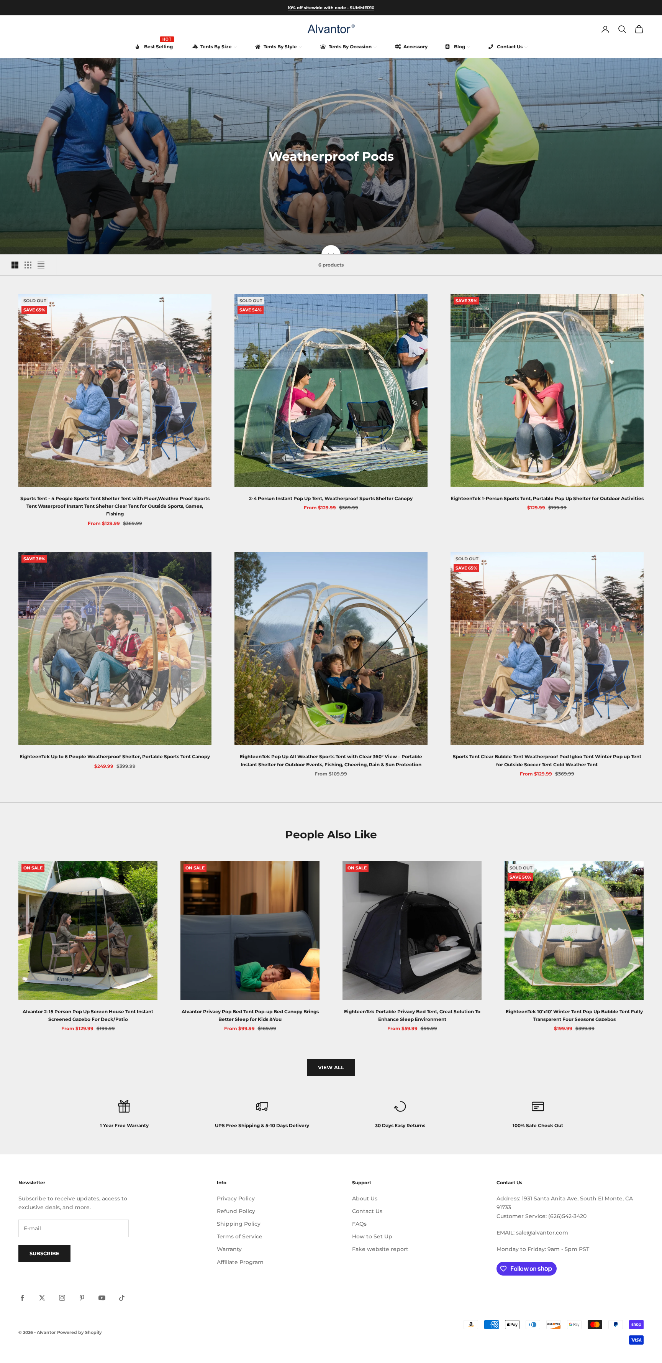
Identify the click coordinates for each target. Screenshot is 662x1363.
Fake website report (380, 1249)
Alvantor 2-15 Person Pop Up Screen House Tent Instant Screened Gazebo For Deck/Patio (88, 1015)
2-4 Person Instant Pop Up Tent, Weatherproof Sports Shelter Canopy (331, 498)
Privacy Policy (236, 1198)
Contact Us (367, 1211)
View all (331, 1067)
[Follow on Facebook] (22, 1298)
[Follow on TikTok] (122, 1298)
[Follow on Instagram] (62, 1298)
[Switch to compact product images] (41, 265)
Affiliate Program (240, 1262)
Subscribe (44, 1253)
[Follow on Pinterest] (82, 1298)
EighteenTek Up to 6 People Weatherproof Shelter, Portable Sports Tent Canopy (115, 756)
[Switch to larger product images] (14, 265)
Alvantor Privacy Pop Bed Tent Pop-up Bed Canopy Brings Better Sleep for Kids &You (250, 1015)
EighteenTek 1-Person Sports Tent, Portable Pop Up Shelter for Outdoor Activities (547, 498)
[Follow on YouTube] (102, 1298)
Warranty (229, 1249)
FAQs (359, 1223)
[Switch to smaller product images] (28, 265)
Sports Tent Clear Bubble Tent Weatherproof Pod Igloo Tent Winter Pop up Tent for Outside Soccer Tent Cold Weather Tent (547, 760)
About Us (364, 1198)
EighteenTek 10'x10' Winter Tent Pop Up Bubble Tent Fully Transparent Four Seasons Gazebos (574, 1015)
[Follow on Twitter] (42, 1298)
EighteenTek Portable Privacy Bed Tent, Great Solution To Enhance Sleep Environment (412, 1015)
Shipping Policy (239, 1223)
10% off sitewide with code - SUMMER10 (331, 7)
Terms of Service (239, 1236)
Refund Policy (236, 1211)
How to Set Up (372, 1236)
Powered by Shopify (79, 1332)
